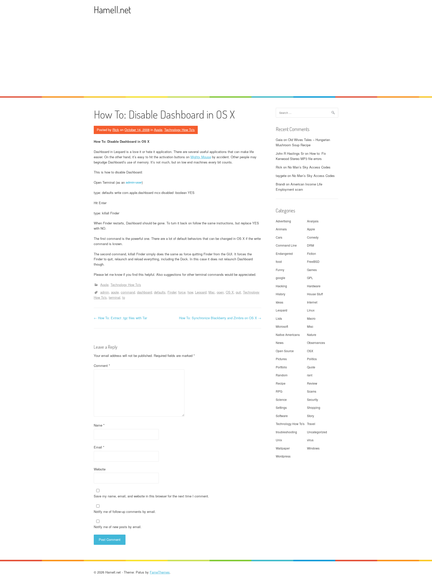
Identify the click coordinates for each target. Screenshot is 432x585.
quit (238, 292)
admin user (134, 182)
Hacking (281, 286)
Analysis (312, 221)
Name (99, 425)
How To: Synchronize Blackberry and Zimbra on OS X (220, 317)
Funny (280, 270)
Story (310, 416)
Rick (115, 129)
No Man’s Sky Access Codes (309, 167)
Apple (158, 129)
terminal (114, 297)
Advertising (283, 221)
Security (312, 399)
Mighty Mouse (200, 156)
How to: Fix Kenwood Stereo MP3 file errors (301, 156)
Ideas (279, 302)
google (280, 278)
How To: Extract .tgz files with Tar (120, 317)
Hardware (313, 286)
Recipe (281, 383)
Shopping (313, 407)
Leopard (200, 292)
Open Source (285, 351)
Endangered (284, 253)
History (280, 294)
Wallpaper (283, 448)
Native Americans (288, 334)
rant (309, 375)
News (280, 342)
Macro (311, 318)
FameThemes (160, 572)
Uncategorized (317, 432)
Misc (310, 326)
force (182, 292)
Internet (312, 302)
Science (281, 399)
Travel (311, 424)
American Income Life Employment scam (299, 187)
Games (312, 270)
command (128, 292)
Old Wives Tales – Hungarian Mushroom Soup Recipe (303, 142)
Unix (279, 440)
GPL (310, 278)
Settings (281, 407)
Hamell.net (112, 9)
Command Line (286, 245)
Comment (102, 365)
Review (312, 383)
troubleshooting (286, 432)
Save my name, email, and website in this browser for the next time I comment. (151, 496)
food (279, 261)
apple (115, 292)
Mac (211, 292)
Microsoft (282, 326)
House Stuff (315, 294)
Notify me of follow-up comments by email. (125, 511)
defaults (160, 292)
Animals (281, 229)
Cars (279, 237)
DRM (310, 245)
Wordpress (283, 456)
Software (282, 416)
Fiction (311, 253)
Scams (311, 391)
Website (100, 469)
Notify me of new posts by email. (118, 526)
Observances (316, 342)
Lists (279, 318)
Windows (313, 448)
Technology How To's (179, 129)
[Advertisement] (216, 59)
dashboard (144, 292)
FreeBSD (313, 261)
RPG (279, 391)
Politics (312, 359)
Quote (311, 367)
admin (104, 292)
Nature (311, 334)
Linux (310, 310)
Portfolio (281, 367)
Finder (172, 292)
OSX (310, 351)
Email (99, 447)
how (190, 292)
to (123, 297)
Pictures (281, 359)
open (220, 292)
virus (310, 440)
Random (282, 375)
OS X (230, 292)
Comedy (312, 237)
